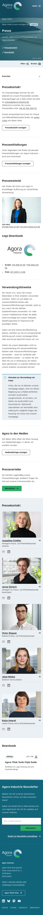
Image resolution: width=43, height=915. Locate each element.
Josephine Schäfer (11, 541)
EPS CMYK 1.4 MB (17, 272)
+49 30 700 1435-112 (28, 108)
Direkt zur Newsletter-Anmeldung (22, 836)
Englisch (34, 24)
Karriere (5, 908)
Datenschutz (34, 908)
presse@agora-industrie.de (17, 102)
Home (4, 19)
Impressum (23, 908)
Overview (6, 76)
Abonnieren (31, 828)
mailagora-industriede (13, 885)
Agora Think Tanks (12, 893)
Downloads (9, 52)
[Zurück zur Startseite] (12, 6)
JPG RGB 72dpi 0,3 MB (10, 227)
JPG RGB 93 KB (18, 265)
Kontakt (13, 908)
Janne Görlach (9, 587)
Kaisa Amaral (9, 721)
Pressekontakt (10, 48)
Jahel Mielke (8, 677)
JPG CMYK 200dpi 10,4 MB (30, 227)
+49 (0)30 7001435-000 (17, 882)
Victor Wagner (9, 633)
